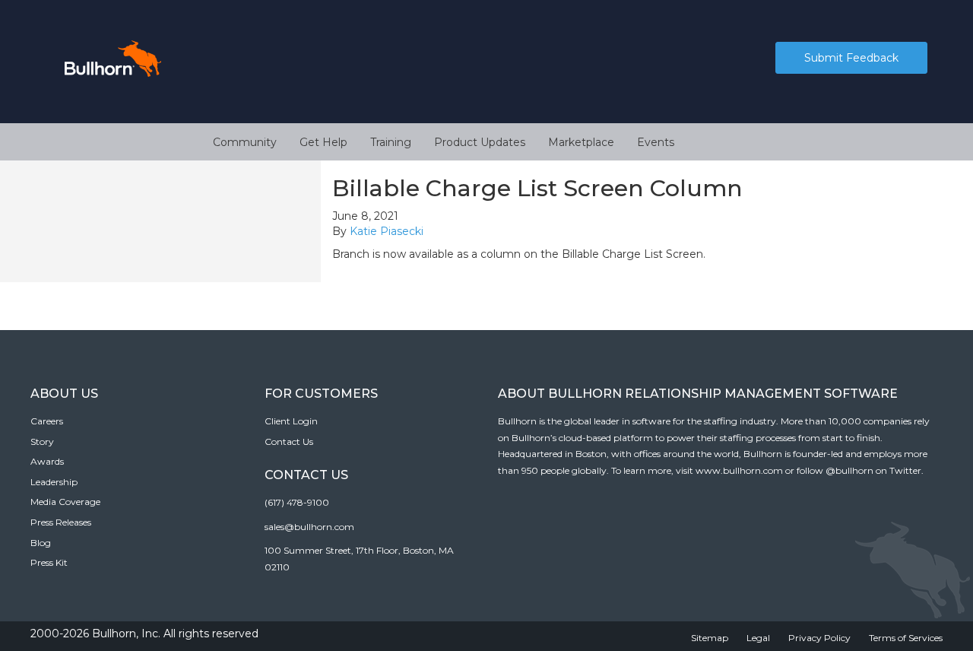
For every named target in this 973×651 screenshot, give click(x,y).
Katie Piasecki (386, 231)
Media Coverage (65, 501)
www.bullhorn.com (739, 470)
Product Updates (479, 142)
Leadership (54, 481)
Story (42, 441)
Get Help (323, 142)
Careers (46, 421)
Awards (47, 461)
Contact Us (289, 441)
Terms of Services (906, 637)
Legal (758, 637)
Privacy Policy (819, 637)
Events (655, 142)
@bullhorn (849, 470)
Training (390, 142)
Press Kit (49, 562)
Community (245, 142)
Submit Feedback (851, 58)
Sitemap (709, 637)
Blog (40, 542)
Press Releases (60, 522)
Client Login (291, 421)
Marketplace (581, 142)
